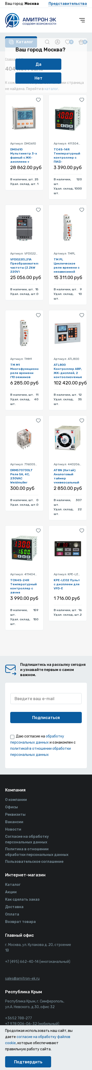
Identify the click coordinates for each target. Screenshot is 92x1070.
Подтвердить (28, 1062)
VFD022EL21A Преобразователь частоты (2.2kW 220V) (24, 265)
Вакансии (14, 822)
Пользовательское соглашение (34, 861)
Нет (38, 78)
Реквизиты (15, 814)
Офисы (11, 807)
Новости (13, 829)
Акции (11, 892)
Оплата (12, 914)
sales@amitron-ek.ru (22, 978)
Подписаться (46, 717)
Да (38, 64)
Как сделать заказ (22, 899)
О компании (16, 800)
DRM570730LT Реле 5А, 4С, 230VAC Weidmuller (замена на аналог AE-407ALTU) (21, 475)
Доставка (14, 907)
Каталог (12, 885)
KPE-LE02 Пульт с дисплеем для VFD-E (67, 584)
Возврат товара (20, 922)
